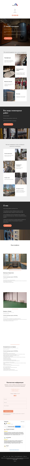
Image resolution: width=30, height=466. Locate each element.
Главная (4, 456)
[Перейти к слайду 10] (15, 270)
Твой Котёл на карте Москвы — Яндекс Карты (14, 451)
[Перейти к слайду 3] (10, 270)
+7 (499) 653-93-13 (15, 389)
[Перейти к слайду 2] (11, 344)
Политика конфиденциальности (19, 456)
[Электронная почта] (17, 15)
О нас (15, 9)
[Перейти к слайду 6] (12, 270)
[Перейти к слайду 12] (18, 344)
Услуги (15, 10)
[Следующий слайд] (28, 32)
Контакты (15, 12)
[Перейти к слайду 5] (13, 344)
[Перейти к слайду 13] (17, 270)
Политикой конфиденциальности (7, 414)
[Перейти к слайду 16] (19, 270)
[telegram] (14, 15)
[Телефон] (15, 15)
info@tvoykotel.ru (15, 390)
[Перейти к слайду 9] (14, 270)
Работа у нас (25, 456)
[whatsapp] (12, 15)
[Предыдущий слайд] (1, 32)
